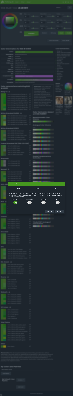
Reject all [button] (49, 211)
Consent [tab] (18, 188)
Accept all (59, 211)
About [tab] (55, 188)
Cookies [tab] (37, 188)
